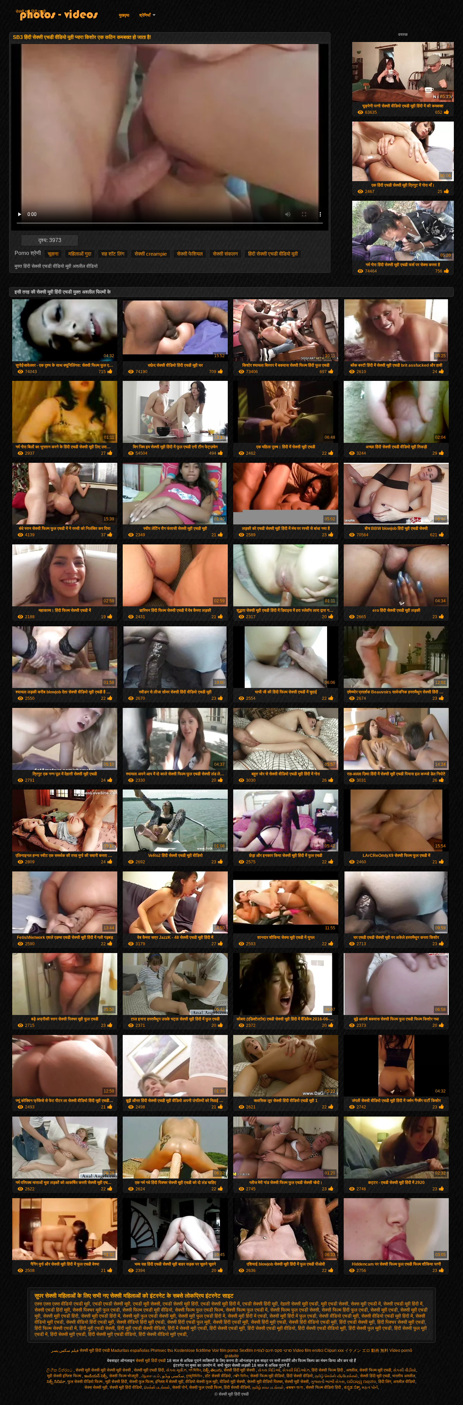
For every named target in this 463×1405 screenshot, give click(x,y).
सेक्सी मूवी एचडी (384, 1310)
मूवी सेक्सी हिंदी (116, 1381)
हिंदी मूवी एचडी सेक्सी (97, 1328)
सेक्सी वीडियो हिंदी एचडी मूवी (90, 1322)
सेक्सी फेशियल (190, 254)
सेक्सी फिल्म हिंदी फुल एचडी (345, 1310)
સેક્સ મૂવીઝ (176, 1370)
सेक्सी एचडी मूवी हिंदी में (402, 1303)
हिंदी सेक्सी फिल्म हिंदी (327, 1370)
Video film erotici (308, 1350)
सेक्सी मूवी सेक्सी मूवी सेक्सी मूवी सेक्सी (104, 1370)
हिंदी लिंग (384, 1381)
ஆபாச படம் (150, 1376)
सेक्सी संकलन (225, 254)
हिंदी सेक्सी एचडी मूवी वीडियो (271, 1328)
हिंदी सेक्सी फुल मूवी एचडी (369, 1328)
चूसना (53, 254)
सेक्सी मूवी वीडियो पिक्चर (265, 1381)
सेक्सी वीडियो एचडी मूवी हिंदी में (387, 1316)
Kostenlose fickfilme (192, 1350)
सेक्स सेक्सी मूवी (95, 1387)
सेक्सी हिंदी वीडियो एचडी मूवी (313, 1322)
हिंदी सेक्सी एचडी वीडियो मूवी (273, 254)
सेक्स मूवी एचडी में (366, 1303)
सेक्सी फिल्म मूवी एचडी (375, 1370)
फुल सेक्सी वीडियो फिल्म (85, 1381)
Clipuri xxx (334, 1350)
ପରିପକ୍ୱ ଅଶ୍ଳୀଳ (361, 1381)
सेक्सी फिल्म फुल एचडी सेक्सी (294, 1310)
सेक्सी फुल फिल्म (141, 1381)
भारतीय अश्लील (403, 1376)
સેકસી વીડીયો (404, 1370)
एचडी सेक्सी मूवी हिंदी (180, 1303)
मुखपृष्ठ (124, 15)
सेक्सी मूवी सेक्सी (297, 1381)
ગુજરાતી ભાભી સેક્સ (328, 1381)
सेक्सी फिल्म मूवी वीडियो (267, 1376)
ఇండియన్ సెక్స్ (95, 1376)
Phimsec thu (161, 1350)
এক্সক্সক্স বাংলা (295, 1387)
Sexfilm (246, 1350)
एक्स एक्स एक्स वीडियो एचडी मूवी (62, 1303)
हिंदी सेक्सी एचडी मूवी (227, 1328)
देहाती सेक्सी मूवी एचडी (299, 1303)
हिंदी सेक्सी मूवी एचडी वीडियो (112, 1334)
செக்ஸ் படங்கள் (157, 1387)
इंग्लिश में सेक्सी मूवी (169, 1381)
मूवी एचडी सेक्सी (334, 1303)
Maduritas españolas (130, 1350)
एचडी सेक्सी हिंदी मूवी (260, 1303)
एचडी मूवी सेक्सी (146, 1303)
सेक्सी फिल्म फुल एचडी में (246, 1310)
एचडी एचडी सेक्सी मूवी (111, 1303)
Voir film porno (225, 1350)
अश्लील (351, 1370)
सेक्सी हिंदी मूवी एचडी (268, 1322)
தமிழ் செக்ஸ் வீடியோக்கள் (336, 1376)
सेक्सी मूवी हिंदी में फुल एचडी (292, 1316)
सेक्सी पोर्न (179, 1387)
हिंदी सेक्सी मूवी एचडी (67, 1334)
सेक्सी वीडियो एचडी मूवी (339, 1316)
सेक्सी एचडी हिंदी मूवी (52, 1310)
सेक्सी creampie (151, 254)
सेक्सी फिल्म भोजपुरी (124, 1376)
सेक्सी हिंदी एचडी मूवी (230, 1322)
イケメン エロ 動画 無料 (366, 1350)
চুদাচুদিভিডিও (194, 1376)
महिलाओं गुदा (79, 254)
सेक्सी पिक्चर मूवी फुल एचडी (96, 1310)
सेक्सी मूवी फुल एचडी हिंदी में (201, 1316)
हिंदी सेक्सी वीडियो (299, 1376)
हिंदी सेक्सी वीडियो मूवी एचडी (162, 1334)
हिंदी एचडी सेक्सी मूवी (357, 1322)
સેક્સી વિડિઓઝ (295, 1370)
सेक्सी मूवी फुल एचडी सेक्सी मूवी (149, 1316)
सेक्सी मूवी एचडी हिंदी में (100, 1316)
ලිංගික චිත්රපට (60, 1370)
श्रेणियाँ (144, 15)
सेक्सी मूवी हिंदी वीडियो (125, 1387)
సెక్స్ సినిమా (56, 1381)
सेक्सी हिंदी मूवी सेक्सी (240, 1370)
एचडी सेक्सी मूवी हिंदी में (220, 1303)
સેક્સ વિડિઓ (269, 1370)
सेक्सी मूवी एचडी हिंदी (60, 1316)
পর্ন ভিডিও (194, 1370)
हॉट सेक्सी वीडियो (218, 1376)
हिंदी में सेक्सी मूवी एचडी (187, 1328)
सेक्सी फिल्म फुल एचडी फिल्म (199, 1310)
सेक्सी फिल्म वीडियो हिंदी (324, 1387)
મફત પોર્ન (370, 1387)
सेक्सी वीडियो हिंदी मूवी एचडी (140, 1322)
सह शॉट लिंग (112, 254)
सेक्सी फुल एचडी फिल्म (205, 1387)
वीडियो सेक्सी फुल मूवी (201, 1381)
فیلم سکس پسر (65, 1350)
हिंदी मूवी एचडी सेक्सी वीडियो (141, 1328)
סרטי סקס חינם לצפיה (273, 1350)
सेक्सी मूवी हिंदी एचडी (31, 11)
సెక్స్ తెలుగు (212, 1370)
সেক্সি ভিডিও (240, 1376)
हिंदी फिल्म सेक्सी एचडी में (56, 1328)
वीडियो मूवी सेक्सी (232, 1381)
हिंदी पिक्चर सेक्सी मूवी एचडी (401, 1322)
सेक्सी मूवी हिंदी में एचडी (247, 1316)
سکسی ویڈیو (173, 1376)
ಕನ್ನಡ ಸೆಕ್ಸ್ (352, 1387)
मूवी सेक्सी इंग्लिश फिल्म (64, 1376)
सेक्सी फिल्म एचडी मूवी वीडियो (147, 1310)
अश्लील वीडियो (404, 1381)
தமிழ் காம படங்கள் (268, 1387)
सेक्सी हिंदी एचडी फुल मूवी (188, 1322)
